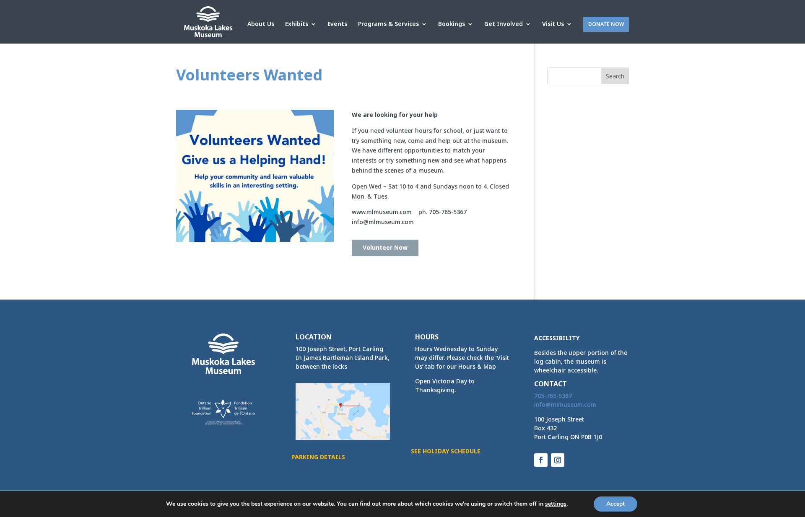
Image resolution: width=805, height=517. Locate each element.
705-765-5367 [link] (553, 396)
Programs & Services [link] (388, 24)
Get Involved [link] (503, 24)
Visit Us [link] (553, 24)
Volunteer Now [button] (385, 247)
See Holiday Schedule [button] (445, 451)
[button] (615, 75)
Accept (615, 504)
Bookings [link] (451, 24)
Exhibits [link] (296, 24)
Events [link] (337, 24)
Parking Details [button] (318, 457)
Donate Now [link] (606, 24)
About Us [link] (260, 24)
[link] (208, 21)
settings (555, 504)
